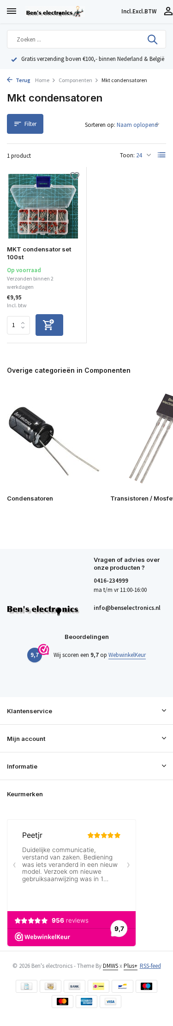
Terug (22, 80)
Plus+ (130, 966)
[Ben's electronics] (71, 11)
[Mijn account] (168, 11)
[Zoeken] (153, 39)
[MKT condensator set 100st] (43, 206)
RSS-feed (150, 966)
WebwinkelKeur (127, 655)
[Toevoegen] (49, 325)
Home (42, 80)
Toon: (127, 155)
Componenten (75, 80)
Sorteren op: (100, 125)
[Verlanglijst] (74, 177)
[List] (162, 155)
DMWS (110, 966)
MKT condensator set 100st (39, 253)
